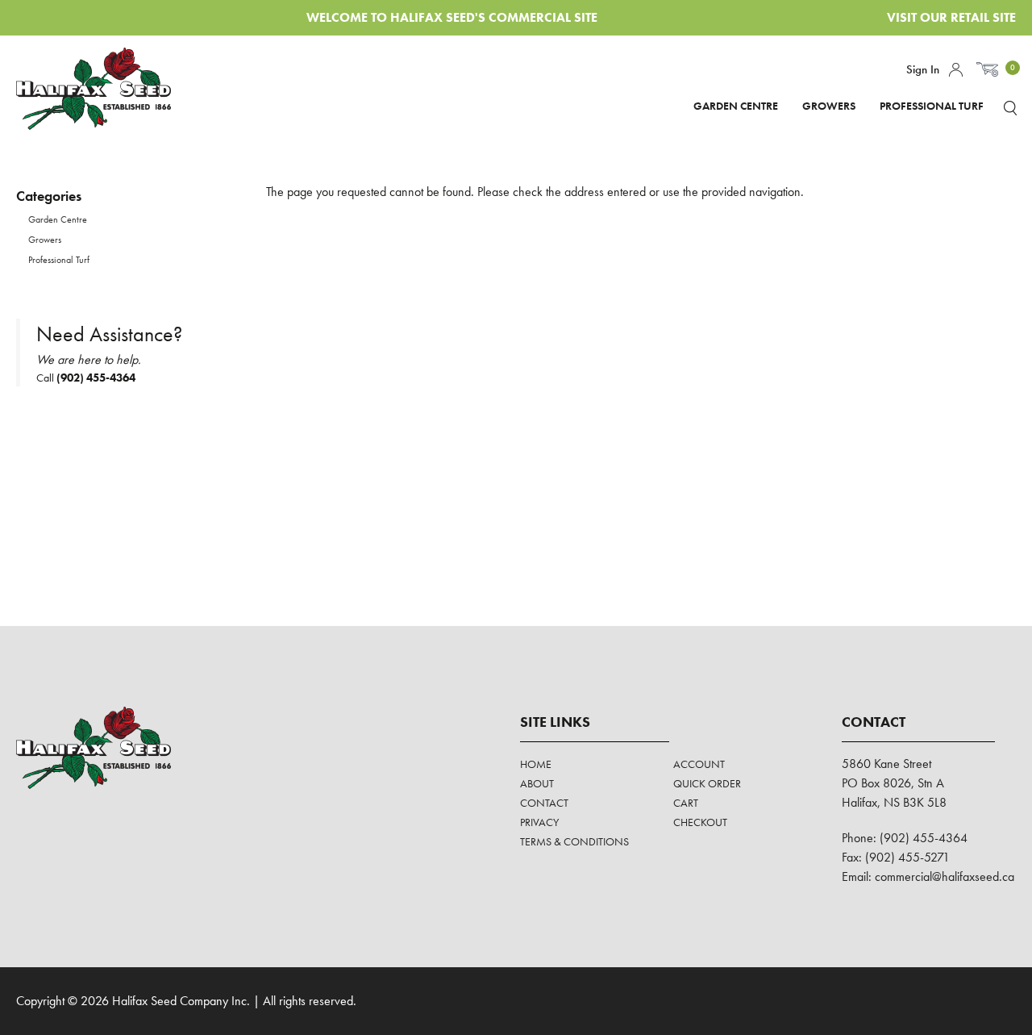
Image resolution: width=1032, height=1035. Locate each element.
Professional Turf (932, 105)
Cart (685, 802)
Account (956, 70)
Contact (544, 802)
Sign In (922, 69)
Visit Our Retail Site (951, 17)
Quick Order (707, 783)
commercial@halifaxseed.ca (944, 876)
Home (535, 764)
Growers (828, 105)
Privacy (539, 822)
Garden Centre (735, 105)
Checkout (700, 822)
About (537, 783)
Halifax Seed (107, 89)
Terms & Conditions (574, 841)
